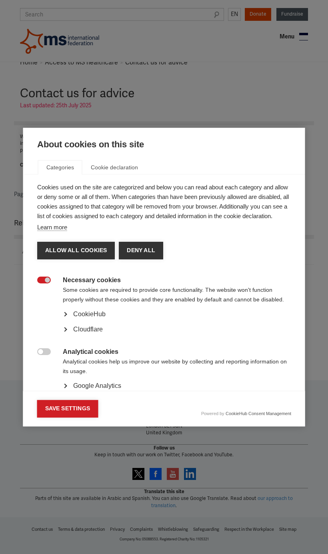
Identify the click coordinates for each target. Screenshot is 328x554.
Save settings (67, 408)
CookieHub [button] (89, 314)
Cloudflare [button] (88, 329)
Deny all (141, 250)
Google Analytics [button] (97, 385)
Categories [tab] (60, 167)
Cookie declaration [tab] (114, 167)
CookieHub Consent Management (258, 413)
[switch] (39, 280)
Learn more (52, 227)
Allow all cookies (76, 250)
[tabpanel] (164, 336)
